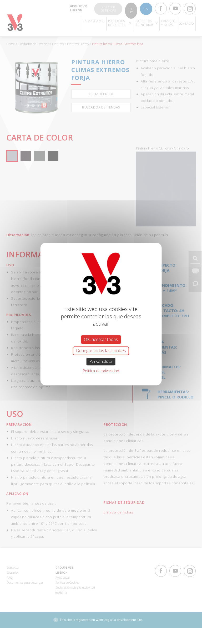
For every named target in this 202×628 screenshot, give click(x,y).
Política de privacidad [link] (101, 370)
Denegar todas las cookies (101, 351)
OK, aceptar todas (101, 339)
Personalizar (101, 361)
